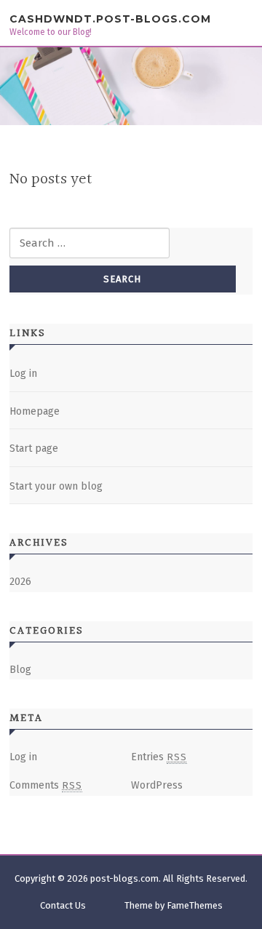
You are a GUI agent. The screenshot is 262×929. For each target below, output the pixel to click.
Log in (23, 373)
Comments (45, 785)
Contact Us (63, 905)
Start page (33, 448)
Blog (20, 669)
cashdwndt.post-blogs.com (110, 18)
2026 (20, 581)
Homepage (34, 411)
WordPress (157, 785)
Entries (159, 757)
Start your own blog (56, 486)
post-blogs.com (124, 878)
